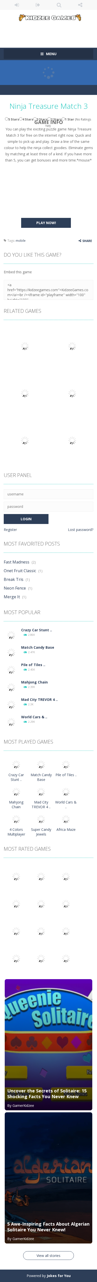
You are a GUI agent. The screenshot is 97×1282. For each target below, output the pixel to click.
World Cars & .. (34, 717)
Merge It (12, 597)
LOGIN (16, 5)
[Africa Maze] (65, 818)
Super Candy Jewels (41, 832)
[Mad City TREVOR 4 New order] (11, 704)
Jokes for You (59, 1275)
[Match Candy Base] (11, 652)
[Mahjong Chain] (11, 686)
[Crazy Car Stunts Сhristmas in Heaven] (11, 634)
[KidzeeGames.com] (48, 17)
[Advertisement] (50, 31)
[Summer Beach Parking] (65, 930)
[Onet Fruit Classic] (41, 876)
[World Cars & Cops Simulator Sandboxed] (11, 721)
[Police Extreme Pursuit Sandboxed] (16, 958)
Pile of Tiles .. (33, 664)
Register (10, 529)
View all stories (48, 1255)
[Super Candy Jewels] (41, 818)
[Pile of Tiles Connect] (11, 669)
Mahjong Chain (34, 682)
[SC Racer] (65, 958)
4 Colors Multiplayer (16, 832)
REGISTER (38, 5)
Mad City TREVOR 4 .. (39, 699)
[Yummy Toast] (41, 903)
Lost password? (80, 529)
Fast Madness (16, 562)
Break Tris (13, 579)
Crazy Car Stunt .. (36, 630)
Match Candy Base (37, 647)
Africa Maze (66, 829)
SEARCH (59, 5)
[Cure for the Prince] (65, 903)
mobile (21, 241)
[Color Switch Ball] (41, 930)
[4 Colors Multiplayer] (16, 818)
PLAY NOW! (46, 222)
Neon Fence (15, 588)
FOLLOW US (80, 5)
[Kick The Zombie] (16, 930)
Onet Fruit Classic (20, 570)
